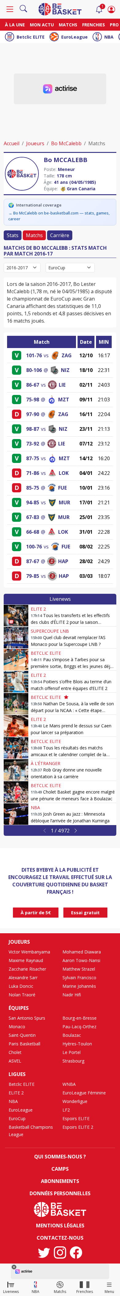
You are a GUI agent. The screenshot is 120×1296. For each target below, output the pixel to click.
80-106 (34, 370)
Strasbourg (73, 1061)
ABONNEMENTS (60, 1181)
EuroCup (17, 1118)
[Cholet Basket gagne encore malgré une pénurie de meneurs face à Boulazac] (16, 792)
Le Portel (71, 1052)
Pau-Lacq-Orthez (79, 1026)
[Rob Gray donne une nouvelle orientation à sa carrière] (16, 770)
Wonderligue (74, 1101)
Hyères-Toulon (77, 1044)
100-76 (34, 546)
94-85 (32, 502)
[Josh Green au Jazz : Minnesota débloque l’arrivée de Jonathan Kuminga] (16, 814)
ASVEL (15, 1061)
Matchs (68, 25)
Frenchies (93, 25)
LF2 (66, 1110)
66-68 (32, 532)
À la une (15, 25)
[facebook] (76, 1252)
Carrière (59, 235)
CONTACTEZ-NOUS (60, 1237)
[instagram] (60, 1252)
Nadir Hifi (71, 995)
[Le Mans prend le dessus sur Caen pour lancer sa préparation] (16, 726)
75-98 (32, 399)
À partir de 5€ (36, 912)
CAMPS (60, 1168)
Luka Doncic (21, 986)
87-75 (32, 458)
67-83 (32, 517)
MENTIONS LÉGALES (60, 1225)
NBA (109, 37)
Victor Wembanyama (29, 952)
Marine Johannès (79, 986)
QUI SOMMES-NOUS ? (60, 1156)
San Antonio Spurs (27, 1018)
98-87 (32, 429)
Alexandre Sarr (23, 977)
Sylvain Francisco (79, 977)
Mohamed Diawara (81, 952)
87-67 (32, 561)
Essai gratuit (85, 912)
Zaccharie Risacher (27, 969)
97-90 (32, 414)
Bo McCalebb (66, 143)
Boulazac (71, 1035)
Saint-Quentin (22, 1035)
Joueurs (35, 143)
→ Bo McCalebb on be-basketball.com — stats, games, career (59, 216)
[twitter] (44, 1252)
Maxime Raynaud (26, 960)
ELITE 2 (38, 609)
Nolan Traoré (22, 995)
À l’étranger (45, 763)
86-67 (32, 384)
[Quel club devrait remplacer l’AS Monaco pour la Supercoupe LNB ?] (16, 637)
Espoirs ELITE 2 (77, 1127)
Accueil (11, 143)
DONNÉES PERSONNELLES (60, 1193)
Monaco (17, 1026)
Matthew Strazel (78, 969)
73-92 (32, 443)
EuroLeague (74, 37)
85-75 (32, 487)
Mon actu (42, 25)
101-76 (34, 355)
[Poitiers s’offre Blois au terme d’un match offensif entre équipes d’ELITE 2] (16, 681)
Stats (12, 235)
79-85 (32, 576)
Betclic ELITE (31, 37)
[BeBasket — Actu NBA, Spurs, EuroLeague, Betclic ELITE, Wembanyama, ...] (60, 8)
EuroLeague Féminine (84, 1093)
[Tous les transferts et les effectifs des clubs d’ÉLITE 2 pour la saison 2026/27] (16, 615)
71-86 (32, 473)
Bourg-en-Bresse (79, 1018)
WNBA (69, 1084)
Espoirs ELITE (76, 1118)
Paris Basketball (24, 1044)
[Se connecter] (111, 9)
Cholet (15, 1052)
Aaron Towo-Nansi (81, 960)
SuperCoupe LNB (50, 631)
